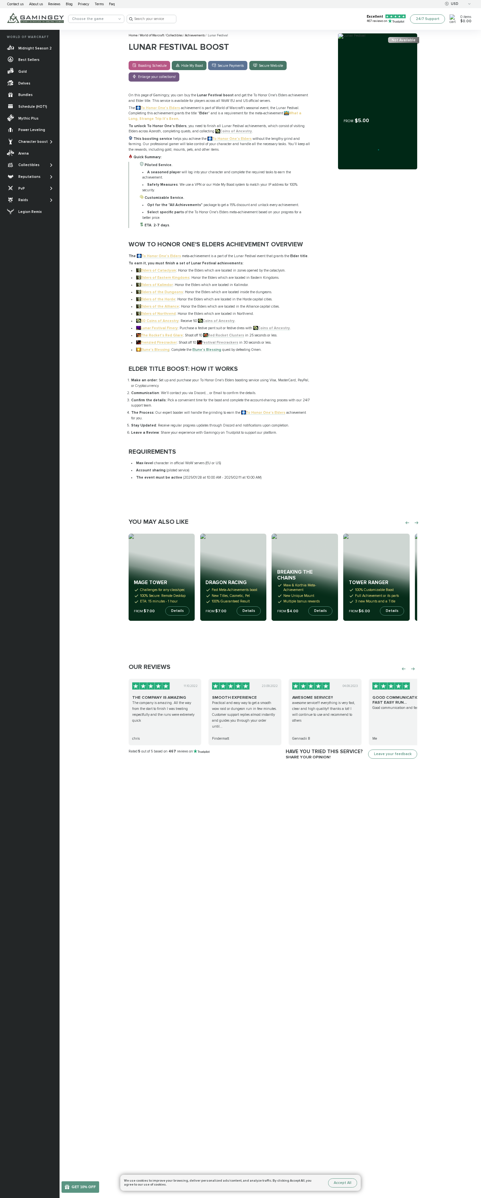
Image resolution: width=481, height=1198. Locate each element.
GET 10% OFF (84, 1187)
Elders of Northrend (158, 314)
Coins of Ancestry (236, 131)
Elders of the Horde (158, 299)
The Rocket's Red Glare (162, 335)
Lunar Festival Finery (159, 328)
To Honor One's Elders (160, 108)
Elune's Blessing (155, 350)
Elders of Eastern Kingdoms (165, 278)
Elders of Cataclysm (158, 270)
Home (133, 35)
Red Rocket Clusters (226, 335)
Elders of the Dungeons (162, 292)
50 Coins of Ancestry (160, 321)
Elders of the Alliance (160, 306)
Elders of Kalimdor (157, 285)
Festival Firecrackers (220, 342)
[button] (472, 1161)
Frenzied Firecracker (159, 342)
